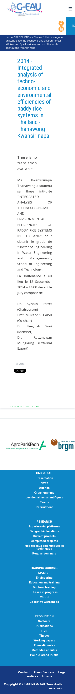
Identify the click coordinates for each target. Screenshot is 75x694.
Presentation (44, 478)
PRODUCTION (23, 37)
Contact (24, 672)
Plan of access (44, 672)
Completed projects (44, 541)
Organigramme (44, 492)
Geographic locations (44, 531)
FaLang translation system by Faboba (24, 406)
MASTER (44, 572)
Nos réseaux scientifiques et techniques (44, 547)
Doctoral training (44, 587)
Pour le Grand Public (44, 655)
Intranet (48, 676)
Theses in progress (44, 592)
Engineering (44, 577)
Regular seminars (44, 553)
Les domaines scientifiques (44, 497)
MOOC (44, 597)
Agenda (44, 487)
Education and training (44, 582)
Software (44, 621)
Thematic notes (44, 645)
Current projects (44, 536)
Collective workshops (44, 601)
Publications (44, 626)
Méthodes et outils (44, 650)
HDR (44, 630)
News (44, 483)
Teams (44, 502)
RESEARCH (44, 521)
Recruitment (44, 507)
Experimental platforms (44, 526)
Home (9, 37)
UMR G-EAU (44, 473)
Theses (38, 37)
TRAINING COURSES (44, 568)
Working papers (44, 640)
